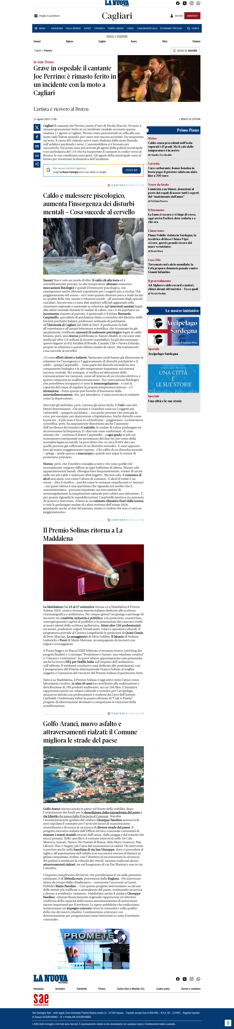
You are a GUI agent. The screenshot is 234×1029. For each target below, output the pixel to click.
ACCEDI (179, 16)
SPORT (87, 28)
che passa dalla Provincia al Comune (75, 816)
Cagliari (102, 41)
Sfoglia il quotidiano (49, 16)
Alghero (69, 41)
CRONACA (99, 28)
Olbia (164, 41)
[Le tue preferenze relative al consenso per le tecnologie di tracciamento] (228, 1023)
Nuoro (134, 41)
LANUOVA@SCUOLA (147, 28)
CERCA (195, 28)
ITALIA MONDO (73, 28)
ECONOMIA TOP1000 (171, 28)
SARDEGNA (57, 28)
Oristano (196, 41)
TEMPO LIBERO (116, 28)
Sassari (37, 41)
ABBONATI (192, 16)
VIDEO (130, 28)
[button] (93, 949)
